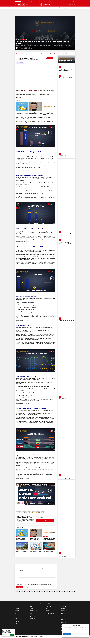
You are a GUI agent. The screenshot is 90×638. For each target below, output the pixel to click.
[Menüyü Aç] (15, 4)
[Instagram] (48, 603)
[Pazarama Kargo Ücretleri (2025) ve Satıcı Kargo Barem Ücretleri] (66, 76)
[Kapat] (54, 57)
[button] (87, 625)
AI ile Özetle (21, 62)
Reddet (75, 633)
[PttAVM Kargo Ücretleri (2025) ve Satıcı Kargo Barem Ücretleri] (22, 108)
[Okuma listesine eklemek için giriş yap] (54, 54)
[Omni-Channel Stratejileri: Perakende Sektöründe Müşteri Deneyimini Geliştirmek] (49, 548)
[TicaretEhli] (45, 4)
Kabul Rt (67, 633)
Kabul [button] (12, 634)
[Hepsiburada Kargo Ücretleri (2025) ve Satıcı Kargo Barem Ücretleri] (49, 108)
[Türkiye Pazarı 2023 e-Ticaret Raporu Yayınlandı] (36, 548)
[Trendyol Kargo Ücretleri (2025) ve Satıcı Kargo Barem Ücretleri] (35, 108)
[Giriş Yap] (74, 4)
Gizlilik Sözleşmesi (76, 636)
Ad (16, 579)
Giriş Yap (26, 587)
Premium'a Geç (21, 4)
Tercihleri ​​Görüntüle (84, 633)
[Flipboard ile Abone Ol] (28, 54)
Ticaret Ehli (21, 47)
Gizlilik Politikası (4, 634)
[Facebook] (41, 603)
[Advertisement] (45, 12)
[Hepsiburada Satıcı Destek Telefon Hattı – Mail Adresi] (66, 518)
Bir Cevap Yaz (19, 565)
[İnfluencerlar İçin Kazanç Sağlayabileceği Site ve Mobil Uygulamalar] (66, 241)
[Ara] (70, 4)
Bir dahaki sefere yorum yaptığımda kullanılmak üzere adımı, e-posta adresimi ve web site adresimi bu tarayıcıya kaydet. (34, 584)
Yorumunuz (21, 570)
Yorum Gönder (19, 587)
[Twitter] (45, 603)
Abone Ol (45, 520)
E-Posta (38, 579)
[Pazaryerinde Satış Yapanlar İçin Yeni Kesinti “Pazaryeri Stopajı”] (22, 548)
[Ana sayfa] (18, 8)
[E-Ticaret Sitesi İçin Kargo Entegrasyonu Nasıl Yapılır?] (66, 362)
